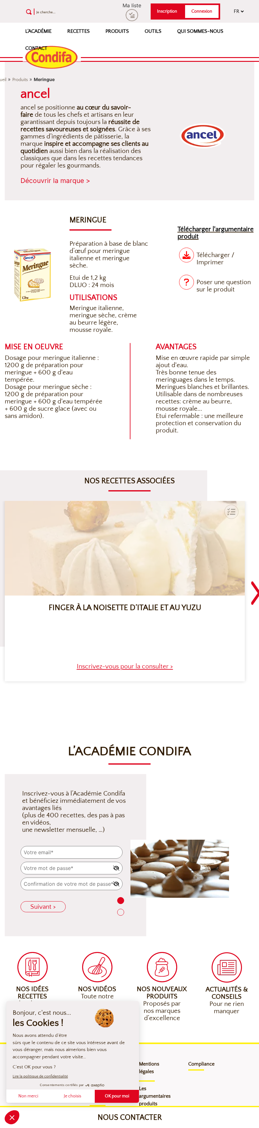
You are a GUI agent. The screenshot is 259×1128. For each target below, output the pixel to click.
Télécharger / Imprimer (215, 258)
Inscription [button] (167, 11)
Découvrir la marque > (55, 181)
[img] (116, 868)
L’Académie (38, 31)
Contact (36, 48)
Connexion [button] (201, 11)
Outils (153, 31)
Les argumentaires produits (155, 1096)
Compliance (201, 1064)
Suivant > (43, 906)
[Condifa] (52, 57)
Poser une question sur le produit (223, 286)
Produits (117, 31)
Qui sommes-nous (200, 31)
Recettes (78, 31)
